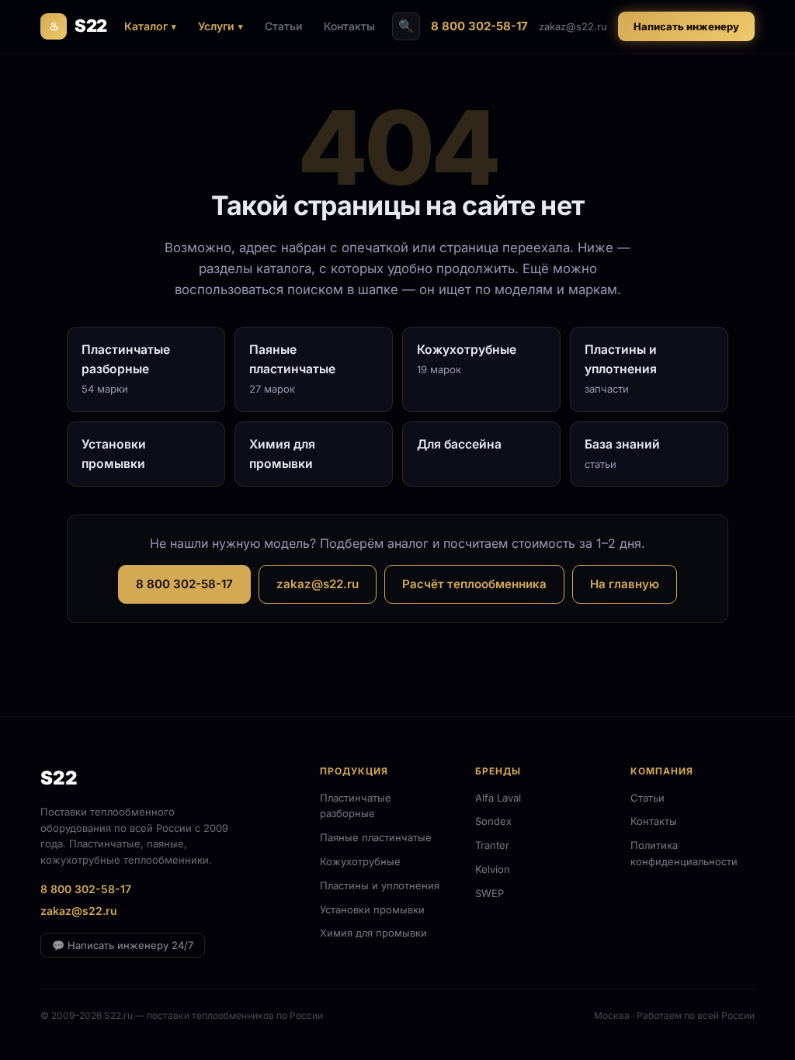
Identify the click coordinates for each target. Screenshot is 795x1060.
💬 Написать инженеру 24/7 (122, 945)
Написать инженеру (686, 26)
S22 (78, 26)
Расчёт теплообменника (474, 584)
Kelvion (492, 869)
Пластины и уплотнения (379, 885)
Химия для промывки (373, 933)
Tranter (492, 845)
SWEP (489, 893)
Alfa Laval (498, 798)
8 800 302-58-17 (479, 26)
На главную (624, 584)
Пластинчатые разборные (355, 806)
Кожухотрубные (360, 861)
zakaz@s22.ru (573, 26)
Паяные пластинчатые (376, 837)
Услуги (216, 26)
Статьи (283, 26)
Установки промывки (372, 909)
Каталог (146, 26)
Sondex (493, 821)
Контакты (349, 26)
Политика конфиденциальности (684, 853)
